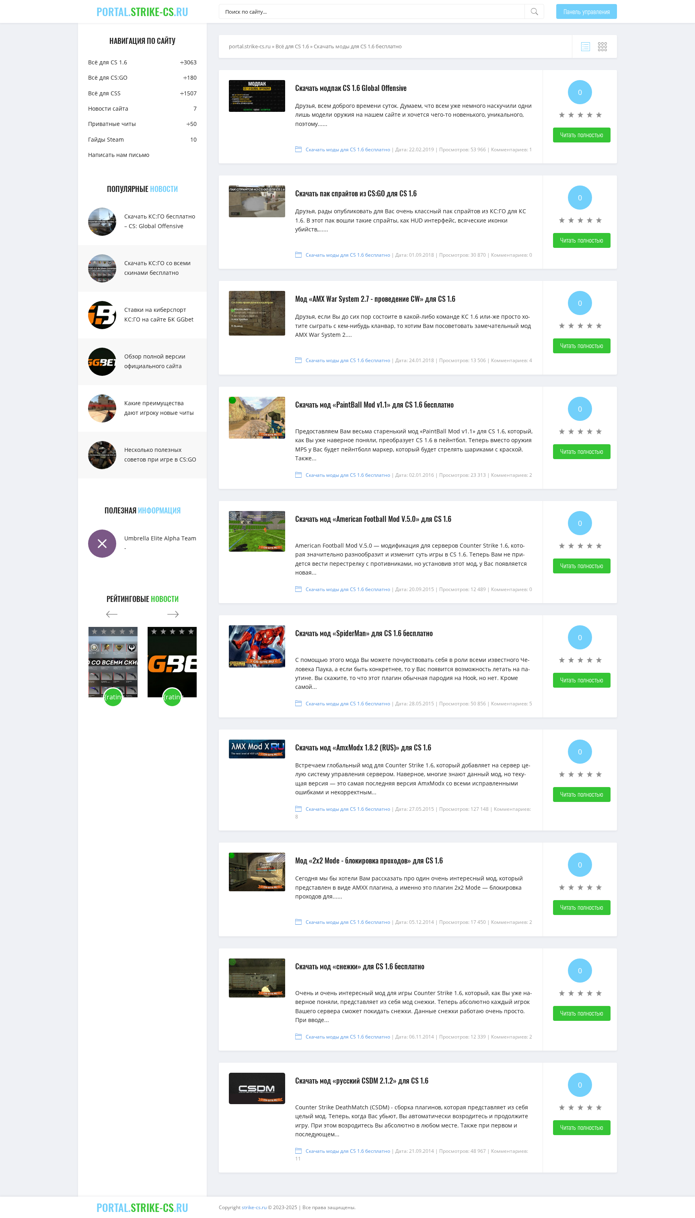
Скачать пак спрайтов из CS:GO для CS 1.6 (356, 193)
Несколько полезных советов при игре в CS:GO (160, 454)
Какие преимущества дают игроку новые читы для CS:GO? (159, 412)
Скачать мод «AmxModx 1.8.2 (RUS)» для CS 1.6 (363, 747)
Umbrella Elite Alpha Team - (160, 543)
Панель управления (586, 11)
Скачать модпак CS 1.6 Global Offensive (351, 87)
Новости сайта (142, 108)
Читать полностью (581, 134)
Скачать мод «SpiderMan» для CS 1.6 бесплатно (364, 633)
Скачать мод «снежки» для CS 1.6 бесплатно (359, 966)
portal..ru (142, 11)
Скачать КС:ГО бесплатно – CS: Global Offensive (159, 221)
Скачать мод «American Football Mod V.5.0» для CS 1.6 (373, 518)
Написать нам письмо (118, 155)
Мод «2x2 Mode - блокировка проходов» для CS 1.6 (369, 860)
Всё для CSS (142, 93)
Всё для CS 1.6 (142, 62)
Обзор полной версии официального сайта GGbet (154, 365)
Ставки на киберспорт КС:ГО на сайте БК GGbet (158, 314)
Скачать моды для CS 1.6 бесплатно (348, 149)
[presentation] (111, 612)
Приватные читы (142, 124)
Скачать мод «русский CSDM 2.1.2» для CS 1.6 (361, 1080)
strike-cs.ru (254, 1207)
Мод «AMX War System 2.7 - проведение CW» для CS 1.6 (375, 298)
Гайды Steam (142, 139)
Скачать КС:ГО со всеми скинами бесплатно (157, 267)
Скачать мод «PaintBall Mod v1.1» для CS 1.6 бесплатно (374, 404)
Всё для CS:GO (142, 77)
